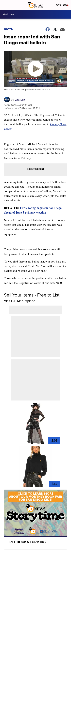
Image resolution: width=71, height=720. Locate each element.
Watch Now (61, 5)
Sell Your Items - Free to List (31, 295)
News (8, 28)
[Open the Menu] (5, 5)
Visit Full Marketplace (19, 300)
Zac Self (20, 99)
